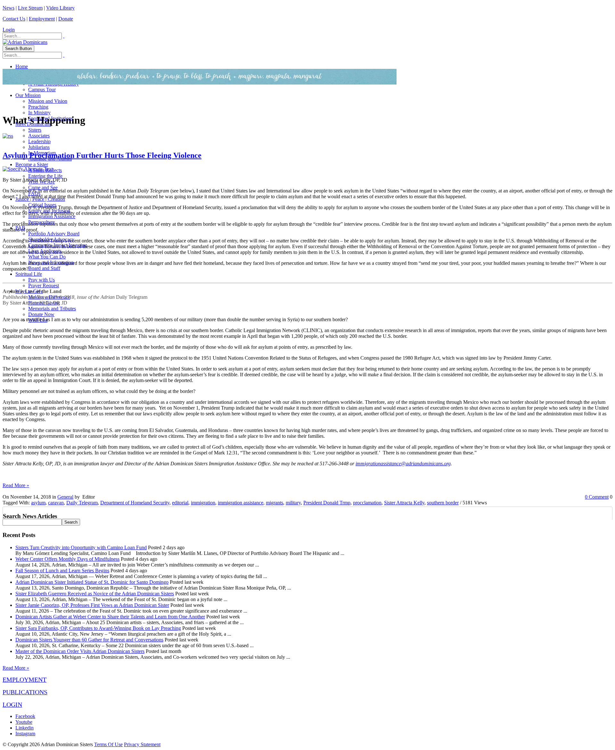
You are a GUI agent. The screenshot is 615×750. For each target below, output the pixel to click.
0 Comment (597, 497)
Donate (65, 18)
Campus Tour (42, 89)
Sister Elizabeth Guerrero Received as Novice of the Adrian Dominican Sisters (94, 593)
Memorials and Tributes (52, 308)
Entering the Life (45, 176)
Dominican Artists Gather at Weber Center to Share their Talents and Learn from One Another (110, 616)
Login (9, 29)
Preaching (38, 107)
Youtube (23, 722)
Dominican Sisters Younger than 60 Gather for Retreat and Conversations (89, 639)
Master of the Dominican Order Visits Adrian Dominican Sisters (79, 651)
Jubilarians (39, 147)
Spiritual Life (28, 274)
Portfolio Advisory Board (53, 233)
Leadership (39, 141)
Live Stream (30, 8)
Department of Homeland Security (134, 502)
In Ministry (39, 112)
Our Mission (28, 95)
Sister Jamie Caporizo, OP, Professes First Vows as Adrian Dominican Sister (92, 605)
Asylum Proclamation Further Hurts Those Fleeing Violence (102, 155)
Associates (39, 135)
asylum (38, 502)
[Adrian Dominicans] (25, 42)
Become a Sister (31, 164)
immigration (203, 502)
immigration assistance (240, 502)
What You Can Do (47, 256)
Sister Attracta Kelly (404, 502)
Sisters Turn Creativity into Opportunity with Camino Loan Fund (81, 547)
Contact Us (14, 18)
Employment (42, 18)
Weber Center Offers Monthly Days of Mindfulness (67, 559)
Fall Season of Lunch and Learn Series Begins (62, 570)
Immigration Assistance (51, 216)
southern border (443, 502)
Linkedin (24, 727)
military (293, 502)
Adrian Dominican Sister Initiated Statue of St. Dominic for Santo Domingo (91, 582)
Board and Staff (44, 268)
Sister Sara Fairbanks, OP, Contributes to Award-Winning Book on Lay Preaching (98, 628)
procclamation (367, 502)
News (8, 8)
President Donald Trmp (326, 502)
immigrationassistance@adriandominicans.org (403, 463)
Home (21, 66)
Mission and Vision (47, 101)
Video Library (60, 8)
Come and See (43, 187)
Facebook (25, 716)
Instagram (25, 733)
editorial (180, 502)
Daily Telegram (82, 502)
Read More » (16, 485)
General (65, 497)
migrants (274, 502)
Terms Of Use (108, 744)
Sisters (34, 130)
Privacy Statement (142, 744)
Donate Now (41, 314)
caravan (56, 502)
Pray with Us (41, 279)
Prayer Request (43, 285)
